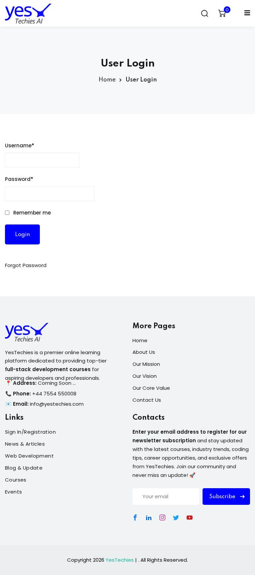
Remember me (31, 212)
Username (19, 145)
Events (13, 491)
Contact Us (146, 399)
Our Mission (146, 363)
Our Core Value (151, 387)
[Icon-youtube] (190, 517)
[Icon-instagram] (162, 517)
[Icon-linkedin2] (149, 517)
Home (107, 80)
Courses (16, 479)
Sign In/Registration (30, 431)
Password (19, 179)
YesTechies (120, 559)
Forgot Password (25, 265)
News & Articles (25, 443)
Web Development (29, 455)
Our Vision (144, 375)
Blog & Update (23, 467)
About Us (143, 352)
